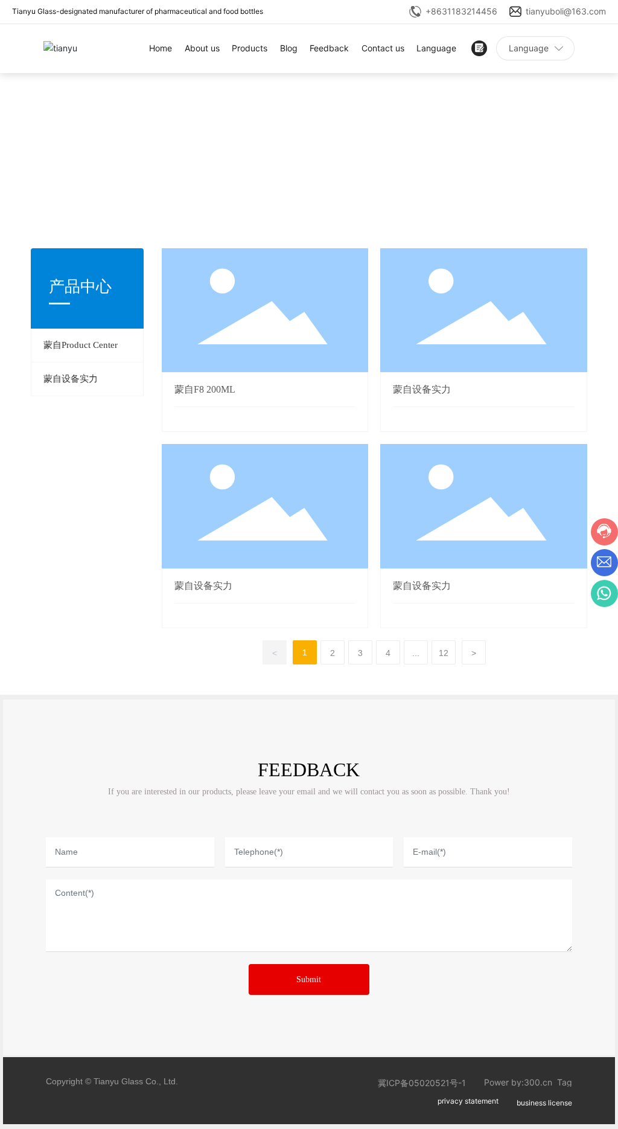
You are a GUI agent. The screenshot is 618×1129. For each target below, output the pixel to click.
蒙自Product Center (80, 345)
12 (443, 653)
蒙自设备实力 (70, 379)
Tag (564, 1082)
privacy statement (468, 1100)
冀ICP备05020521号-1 (422, 1083)
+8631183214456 (461, 11)
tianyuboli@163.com (566, 11)
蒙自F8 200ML (204, 389)
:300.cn (536, 1082)
